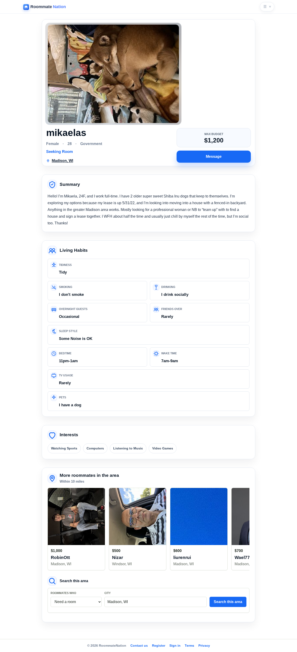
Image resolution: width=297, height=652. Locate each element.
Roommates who (63, 593)
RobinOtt (60, 557)
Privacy (204, 645)
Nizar (117, 557)
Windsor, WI (122, 564)
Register (158, 645)
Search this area (228, 602)
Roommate (48, 6)
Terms (189, 645)
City (107, 593)
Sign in (175, 645)
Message (214, 156)
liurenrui (182, 557)
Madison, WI (61, 564)
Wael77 (242, 557)
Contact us (139, 645)
